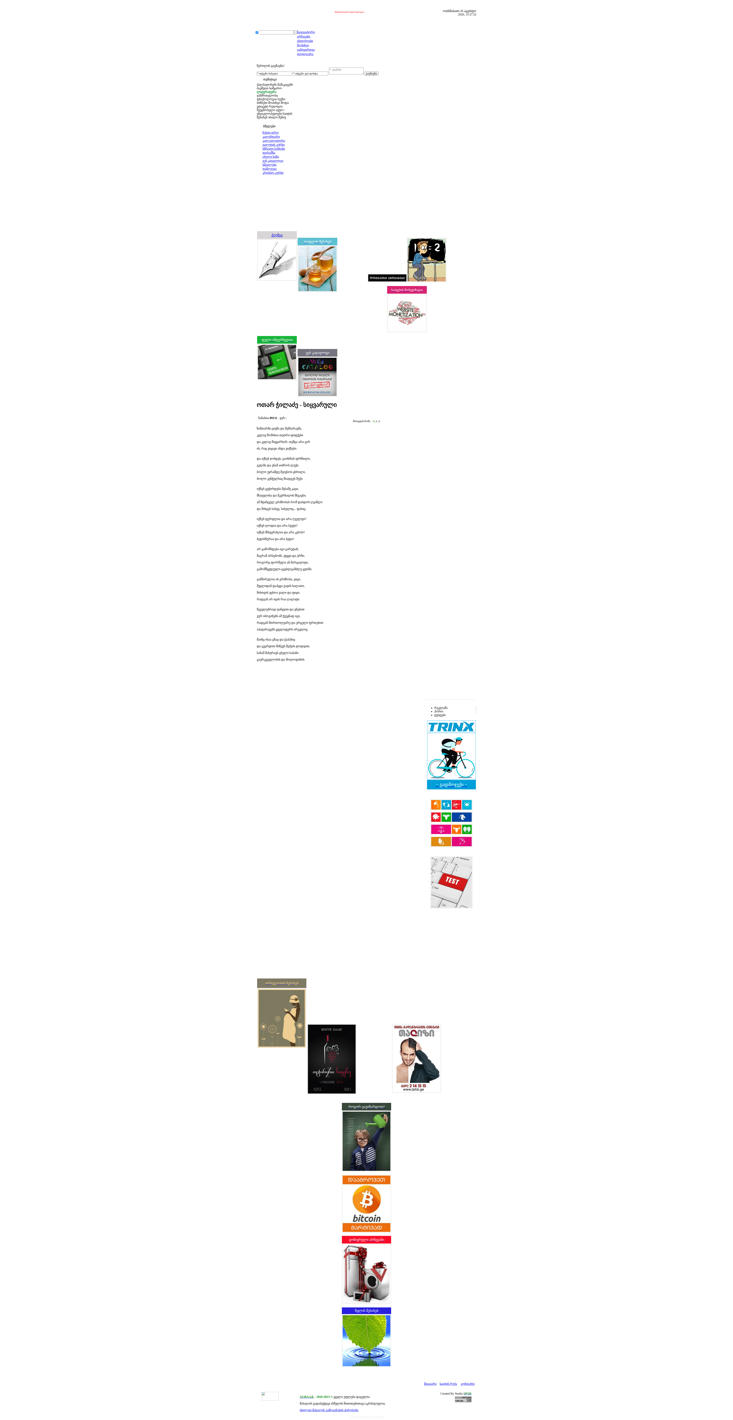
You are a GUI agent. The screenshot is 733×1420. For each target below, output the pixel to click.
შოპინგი (303, 45)
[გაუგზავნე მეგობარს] (261, 414)
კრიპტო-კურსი (272, 172)
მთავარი (430, 1383)
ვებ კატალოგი (272, 160)
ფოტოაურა (305, 54)
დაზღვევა (269, 168)
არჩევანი (303, 36)
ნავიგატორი (306, 32)
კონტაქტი (468, 1383)
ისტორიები (305, 41)
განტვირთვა (306, 49)
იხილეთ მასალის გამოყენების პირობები (329, 1410)
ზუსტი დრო (270, 132)
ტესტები (440, 715)
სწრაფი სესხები (273, 148)
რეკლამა (441, 707)
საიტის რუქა (448, 1383)
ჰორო (438, 711)
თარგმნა (268, 152)
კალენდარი (271, 136)
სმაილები (269, 164)
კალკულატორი (273, 140)
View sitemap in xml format (366, 1416)
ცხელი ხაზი (270, 156)
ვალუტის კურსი (273, 144)
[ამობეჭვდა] (258, 414)
